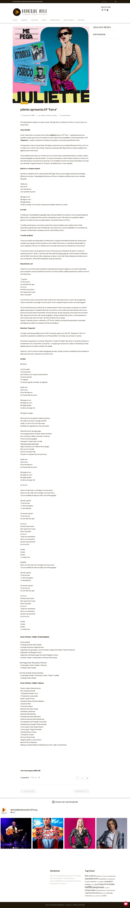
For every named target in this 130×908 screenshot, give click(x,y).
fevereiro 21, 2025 (28, 115)
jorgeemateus (112, 876)
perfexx (92, 884)
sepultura (101, 881)
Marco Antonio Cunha (49, 115)
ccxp (98, 881)
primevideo (110, 893)
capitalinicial (98, 895)
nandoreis (93, 881)
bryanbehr (87, 881)
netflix (89, 887)
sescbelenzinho (92, 878)
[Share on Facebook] (30, 777)
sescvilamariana (104, 876)
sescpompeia (90, 890)
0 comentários (65, 115)
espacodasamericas (101, 890)
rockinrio (92, 876)
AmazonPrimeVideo (106, 884)
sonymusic (98, 887)
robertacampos (89, 896)
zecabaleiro (108, 881)
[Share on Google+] (36, 777)
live (86, 875)
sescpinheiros (103, 879)
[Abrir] (16, 833)
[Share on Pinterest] (39, 777)
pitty (94, 895)
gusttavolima (103, 893)
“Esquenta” (24, 140)
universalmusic (111, 879)
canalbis (103, 896)
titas (96, 884)
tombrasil (98, 876)
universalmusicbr (111, 890)
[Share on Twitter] (33, 777)
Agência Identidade (79, 905)
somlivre (87, 884)
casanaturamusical (92, 893)
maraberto (107, 887)
